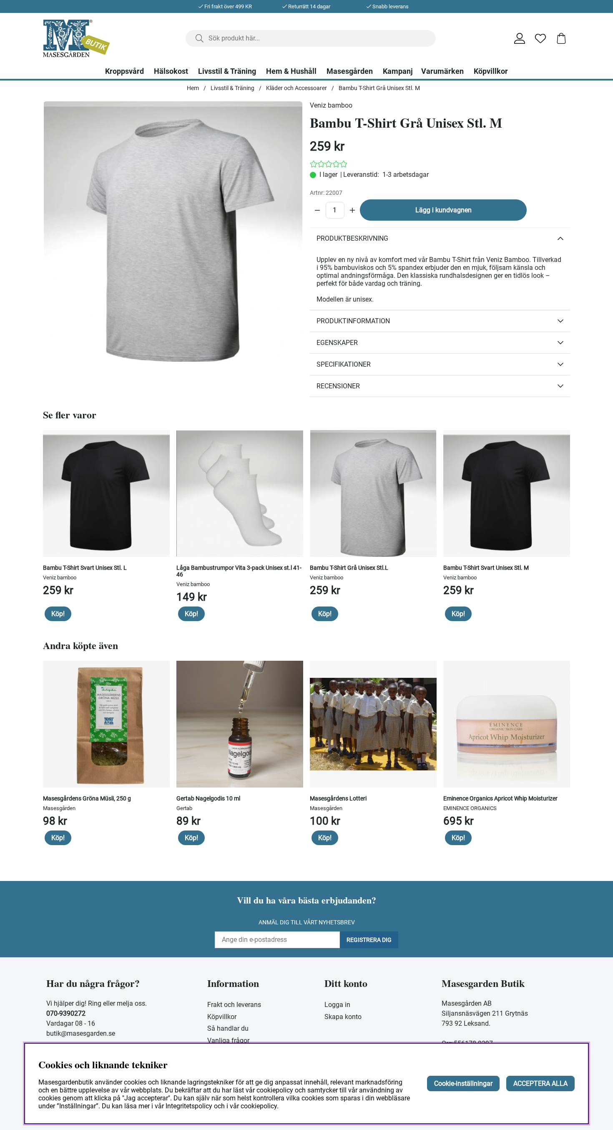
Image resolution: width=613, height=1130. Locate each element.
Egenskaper (337, 343)
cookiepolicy (259, 1106)
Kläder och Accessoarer (296, 88)
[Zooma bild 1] (173, 231)
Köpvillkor (491, 71)
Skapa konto (343, 1017)
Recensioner (338, 386)
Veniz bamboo (331, 105)
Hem (193, 88)
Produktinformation (353, 321)
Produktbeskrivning (352, 238)
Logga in (337, 1005)
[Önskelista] (540, 38)
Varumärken (442, 71)
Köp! (58, 614)
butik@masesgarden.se (80, 1033)
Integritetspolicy (189, 1106)
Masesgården (350, 71)
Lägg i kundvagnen (443, 210)
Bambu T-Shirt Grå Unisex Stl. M (379, 88)
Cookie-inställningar (463, 1083)
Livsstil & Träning (227, 71)
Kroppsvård (124, 71)
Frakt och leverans (234, 1005)
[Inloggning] (519, 38)
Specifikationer (344, 364)
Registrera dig (369, 939)
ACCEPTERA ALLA (540, 1083)
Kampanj (398, 71)
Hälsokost (171, 71)
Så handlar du (228, 1028)
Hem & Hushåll (291, 71)
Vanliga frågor (228, 1040)
